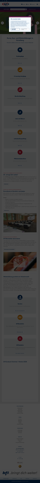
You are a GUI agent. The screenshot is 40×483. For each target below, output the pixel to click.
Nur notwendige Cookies (24, 29)
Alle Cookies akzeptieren (14, 29)
